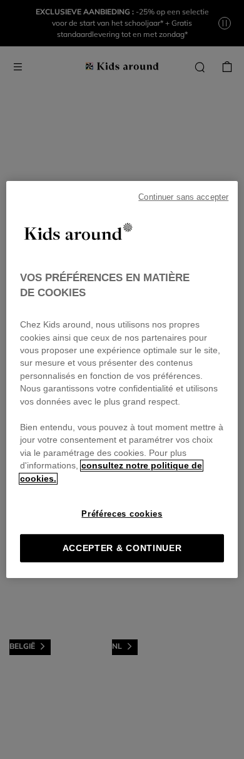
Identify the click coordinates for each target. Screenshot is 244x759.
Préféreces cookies (121, 514)
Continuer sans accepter (183, 197)
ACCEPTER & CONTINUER (122, 548)
